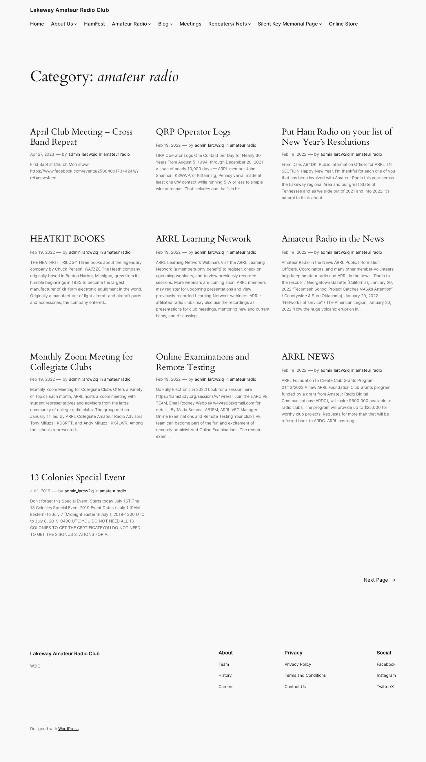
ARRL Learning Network (203, 239)
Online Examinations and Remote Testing (202, 362)
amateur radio (116, 154)
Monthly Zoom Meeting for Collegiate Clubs (81, 362)
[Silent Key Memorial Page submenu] (320, 23)
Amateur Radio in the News (333, 239)
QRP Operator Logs (193, 132)
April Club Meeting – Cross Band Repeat (81, 137)
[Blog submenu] (171, 23)
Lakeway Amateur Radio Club (69, 9)
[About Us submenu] (75, 23)
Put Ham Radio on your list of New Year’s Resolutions (337, 137)
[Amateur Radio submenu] (149, 23)
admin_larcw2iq (83, 154)
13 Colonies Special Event (77, 478)
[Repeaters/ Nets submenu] (249, 23)
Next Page (380, 580)
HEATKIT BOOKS (67, 239)
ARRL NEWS (308, 357)
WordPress (68, 728)
